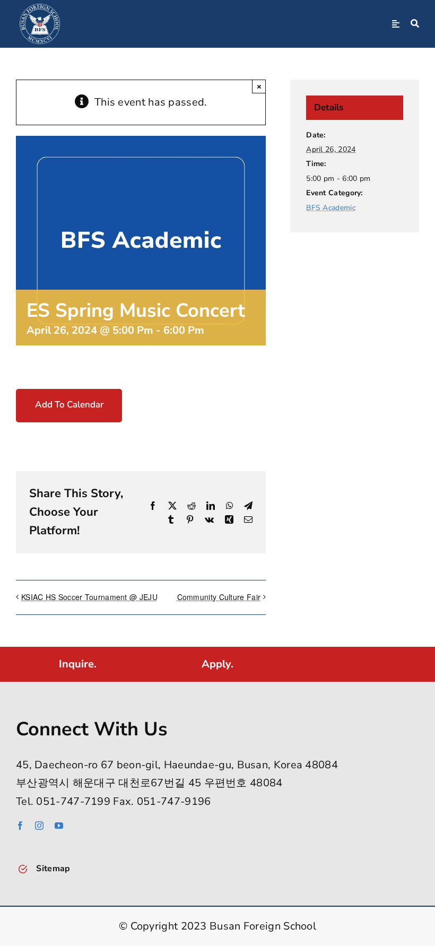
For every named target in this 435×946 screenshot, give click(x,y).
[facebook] (20, 825)
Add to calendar (69, 405)
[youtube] (59, 825)
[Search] (415, 24)
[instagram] (39, 825)
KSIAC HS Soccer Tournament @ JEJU (89, 597)
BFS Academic (330, 208)
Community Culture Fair (219, 597)
